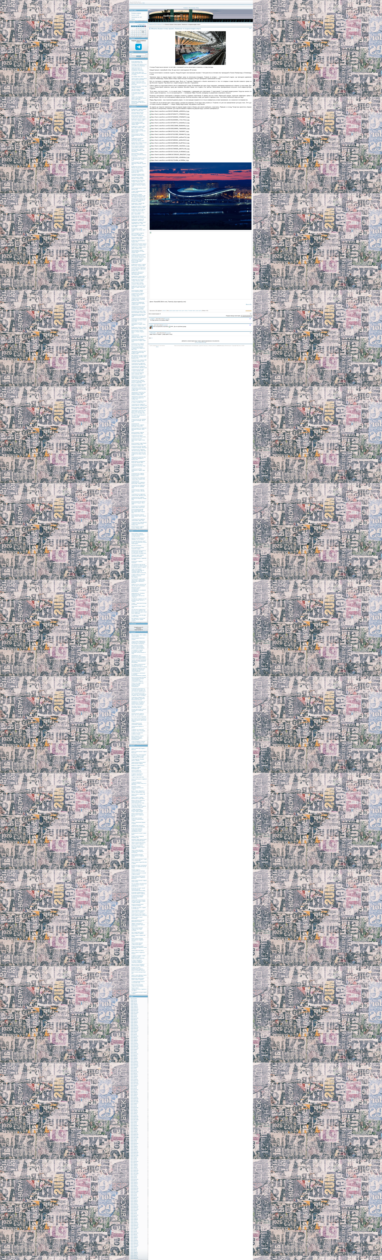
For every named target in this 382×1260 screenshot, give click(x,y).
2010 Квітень (134, 1037)
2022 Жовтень (134, 1258)
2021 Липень (134, 1239)
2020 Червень (134, 1219)
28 (134, 35)
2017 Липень (134, 1167)
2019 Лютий (134, 1195)
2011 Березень (134, 1053)
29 (136, 35)
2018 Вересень (134, 1188)
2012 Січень (134, 1068)
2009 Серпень (134, 1025)
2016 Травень (134, 1146)
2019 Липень (134, 1203)
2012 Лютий (134, 1070)
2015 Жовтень (134, 1136)
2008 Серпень (134, 1007)
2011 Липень (134, 1059)
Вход (204, 342)
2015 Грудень (134, 1139)
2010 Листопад (134, 1048)
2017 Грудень (134, 1174)
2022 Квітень (134, 1250)
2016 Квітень (134, 1144)
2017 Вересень (134, 1170)
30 (138, 35)
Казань (186, 310)
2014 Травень (134, 1110)
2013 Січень (134, 1086)
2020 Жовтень (134, 1225)
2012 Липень (134, 1077)
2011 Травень (134, 1056)
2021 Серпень (134, 1240)
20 (132, 33)
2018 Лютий (134, 1177)
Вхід (197, 7)
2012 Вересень (134, 1080)
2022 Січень (134, 1247)
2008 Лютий (134, 1001)
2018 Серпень (134, 1186)
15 (136, 31)
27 (132, 35)
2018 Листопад (134, 1191)
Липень (159, 24)
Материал (166, 318)
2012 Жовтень (134, 1082)
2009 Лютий (134, 1016)
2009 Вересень (134, 1027)
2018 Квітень (134, 1180)
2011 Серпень (134, 1061)
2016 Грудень (134, 1156)
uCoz (157, 346)
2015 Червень (134, 1130)
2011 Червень (134, 1058)
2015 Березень (134, 1125)
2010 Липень (134, 1042)
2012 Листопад (134, 1083)
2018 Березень (134, 1179)
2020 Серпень (134, 1222)
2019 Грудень (134, 1210)
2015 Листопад (134, 1137)
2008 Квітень (134, 1003)
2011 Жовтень (134, 1064)
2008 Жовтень (134, 1010)
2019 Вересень (134, 1206)
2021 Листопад (134, 1244)
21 (134, 33)
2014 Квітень (134, 1109)
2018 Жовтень (134, 1189)
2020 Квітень (134, 1216)
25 (143, 33)
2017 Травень (134, 1164)
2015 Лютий (134, 1124)
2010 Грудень (134, 1049)
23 (138, 33)
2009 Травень (134, 1021)
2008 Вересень (134, 1009)
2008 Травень (134, 1004)
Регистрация (192, 7)
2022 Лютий (134, 1249)
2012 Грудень (134, 1085)
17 (140, 31)
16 (138, 31)
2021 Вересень (134, 1241)
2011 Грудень (134, 1067)
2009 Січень (134, 1015)
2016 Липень (134, 1149)
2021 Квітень (134, 1234)
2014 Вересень (134, 1116)
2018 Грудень (134, 1192)
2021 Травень (134, 1236)
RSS (144, 3)
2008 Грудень (134, 1013)
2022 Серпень (134, 1256)
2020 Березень (134, 1215)
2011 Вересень (134, 1062)
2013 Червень (134, 1094)
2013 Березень (134, 1089)
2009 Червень (134, 1022)
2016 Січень (134, 1140)
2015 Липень (134, 1131)
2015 (155, 24)
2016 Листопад (134, 1155)
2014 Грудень (134, 1121)
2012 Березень (134, 1071)
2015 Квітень (134, 1127)
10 (140, 30)
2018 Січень (134, 1176)
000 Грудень (134, 998)
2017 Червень (134, 1165)
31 (140, 35)
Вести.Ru (248, 304)
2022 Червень (134, 1253)
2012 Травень (134, 1074)
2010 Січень (134, 1033)
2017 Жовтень (134, 1171)
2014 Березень (134, 1107)
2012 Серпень (134, 1079)
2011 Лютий (134, 1052)
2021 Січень (134, 1230)
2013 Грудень (134, 1103)
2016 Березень (134, 1143)
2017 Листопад (134, 1173)
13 (132, 31)
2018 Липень (134, 1185)
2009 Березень (134, 1018)
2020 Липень (134, 1221)
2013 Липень (134, 1095)
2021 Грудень (134, 1246)
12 (145, 30)
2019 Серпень (134, 1204)
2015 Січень (134, 1122)
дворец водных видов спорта (175, 310)
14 (134, 31)
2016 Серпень (134, 1150)
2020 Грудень (134, 1228)
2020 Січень (134, 1212)
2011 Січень (134, 1050)
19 (145, 31)
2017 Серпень (134, 1168)
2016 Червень (134, 1147)
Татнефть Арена (191, 310)
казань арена (198, 310)
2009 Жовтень (134, 1028)
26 (145, 33)
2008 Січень (134, 1000)
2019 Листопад (134, 1209)
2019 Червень (134, 1201)
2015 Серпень (134, 1133)
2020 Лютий (134, 1213)
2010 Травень (134, 1039)
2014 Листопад (134, 1119)
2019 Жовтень (134, 1207)
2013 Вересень (134, 1098)
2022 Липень (134, 1255)
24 (140, 33)
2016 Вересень (134, 1152)
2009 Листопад (134, 1030)
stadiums (164, 310)
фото (183, 310)
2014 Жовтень (134, 1118)
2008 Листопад (134, 1012)
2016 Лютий (134, 1142)
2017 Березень (134, 1161)
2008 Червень (134, 1006)
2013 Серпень (134, 1097)
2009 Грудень (134, 1031)
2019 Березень (134, 1197)
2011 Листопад (134, 1065)
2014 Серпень (134, 1115)
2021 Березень (134, 1233)
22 (136, 33)
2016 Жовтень (134, 1153)
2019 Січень (134, 1194)
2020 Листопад (134, 1227)
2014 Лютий (134, 1106)
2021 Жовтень (134, 1243)
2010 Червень (134, 1040)
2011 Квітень (134, 1055)
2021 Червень (134, 1237)
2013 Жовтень (134, 1100)
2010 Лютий (134, 1034)
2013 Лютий (134, 1088)
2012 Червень (134, 1076)
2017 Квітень (134, 1162)
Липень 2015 (141, 24)
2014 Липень (134, 1113)
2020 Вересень (134, 1224)
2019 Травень (134, 1200)
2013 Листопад (134, 1101)
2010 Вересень (134, 1045)
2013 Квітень (134, 1091)
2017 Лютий (134, 1159)
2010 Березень (134, 1036)
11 (142, 30)
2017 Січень (134, 1158)
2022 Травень (134, 1252)
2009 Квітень (134, 1019)
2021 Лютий (134, 1231)
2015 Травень (134, 1128)
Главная (185, 7)
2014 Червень (134, 1112)
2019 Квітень (134, 1198)
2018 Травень (134, 1182)
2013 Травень (134, 1092)
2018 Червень (134, 1183)
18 (143, 31)
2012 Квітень (134, 1073)
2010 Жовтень (134, 1046)
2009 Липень (134, 1024)
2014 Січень (134, 1104)
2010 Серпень (134, 1043)
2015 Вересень (134, 1134)
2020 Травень (134, 1218)
